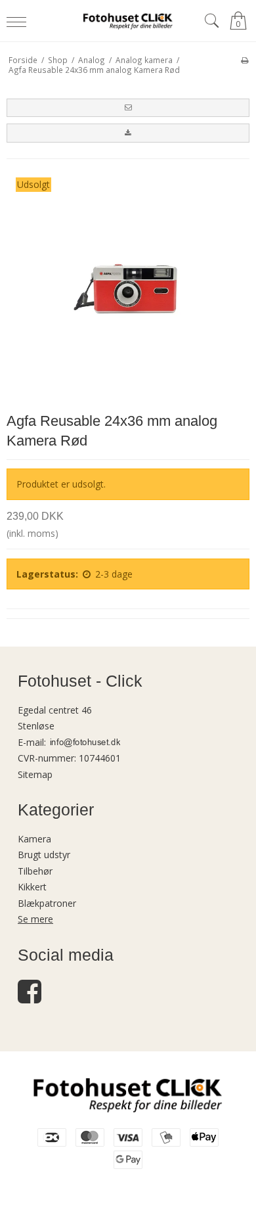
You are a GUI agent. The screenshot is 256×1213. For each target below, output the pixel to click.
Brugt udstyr (44, 854)
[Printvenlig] (244, 60)
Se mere (35, 919)
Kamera (34, 839)
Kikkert (32, 887)
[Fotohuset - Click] (128, 20)
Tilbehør (35, 871)
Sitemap (35, 774)
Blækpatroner (47, 903)
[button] (128, 108)
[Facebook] (29, 998)
